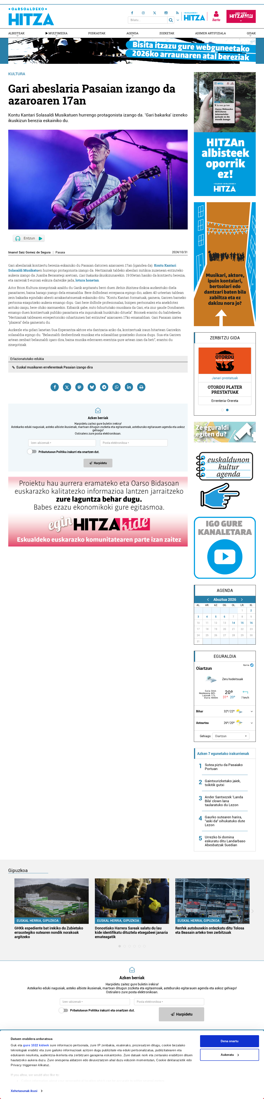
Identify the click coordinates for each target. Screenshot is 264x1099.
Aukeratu (227, 1054)
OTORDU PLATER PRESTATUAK (225, 389)
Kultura (16, 73)
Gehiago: (205, 736)
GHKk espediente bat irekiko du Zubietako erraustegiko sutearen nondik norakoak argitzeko (48, 932)
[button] (230, 736)
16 (251, 622)
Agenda (132, 33)
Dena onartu (229, 1041)
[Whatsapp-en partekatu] (116, 387)
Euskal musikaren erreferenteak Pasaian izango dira (54, 367)
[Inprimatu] (141, 387)
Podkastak (96, 33)
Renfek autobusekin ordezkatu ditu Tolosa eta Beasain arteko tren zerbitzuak (209, 930)
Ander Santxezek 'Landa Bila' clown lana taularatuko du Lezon (224, 801)
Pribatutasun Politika (53, 452)
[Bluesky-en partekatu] (92, 387)
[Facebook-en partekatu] (55, 387)
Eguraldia (225, 656)
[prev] (207, 599)
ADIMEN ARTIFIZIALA (210, 33)
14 (233, 622)
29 (218, 610)
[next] (241, 599)
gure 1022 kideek (36, 1045)
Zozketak (166, 33)
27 (200, 610)
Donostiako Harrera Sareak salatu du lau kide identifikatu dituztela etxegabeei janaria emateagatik (131, 932)
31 (186, 252)
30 (227, 610)
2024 (175, 252)
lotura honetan (87, 280)
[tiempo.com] (251, 665)
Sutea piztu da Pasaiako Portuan (224, 767)
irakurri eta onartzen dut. (69, 452)
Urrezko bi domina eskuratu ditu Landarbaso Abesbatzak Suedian (225, 841)
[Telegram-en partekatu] (104, 387)
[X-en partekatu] (67, 387)
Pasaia (60, 252)
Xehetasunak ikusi (24, 1091)
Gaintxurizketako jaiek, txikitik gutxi (222, 783)
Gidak (251, 33)
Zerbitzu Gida (225, 338)
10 (181, 252)
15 (242, 622)
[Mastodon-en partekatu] (79, 387)
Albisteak (16, 33)
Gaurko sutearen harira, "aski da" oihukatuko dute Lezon (225, 821)
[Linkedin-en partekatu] (129, 387)
